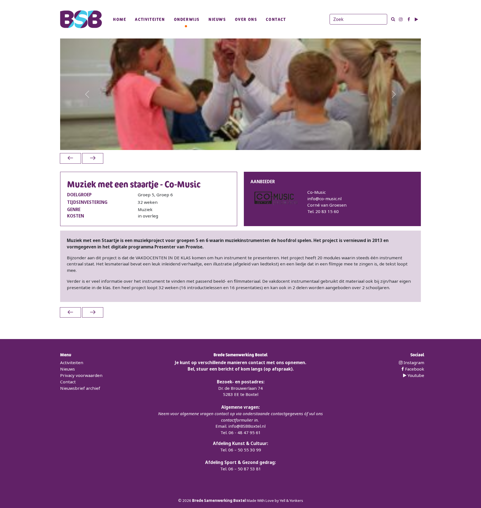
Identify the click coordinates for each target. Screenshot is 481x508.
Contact (276, 19)
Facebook (414, 369)
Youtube (415, 375)
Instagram (413, 362)
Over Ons (246, 19)
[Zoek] (393, 19)
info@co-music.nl (324, 198)
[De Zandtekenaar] (70, 158)
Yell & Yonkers (291, 500)
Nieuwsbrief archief (80, 388)
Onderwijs (187, 19)
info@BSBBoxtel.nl (247, 426)
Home (119, 19)
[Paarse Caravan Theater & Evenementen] (92, 158)
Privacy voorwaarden (81, 375)
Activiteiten (150, 19)
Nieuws (217, 19)
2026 (187, 500)
